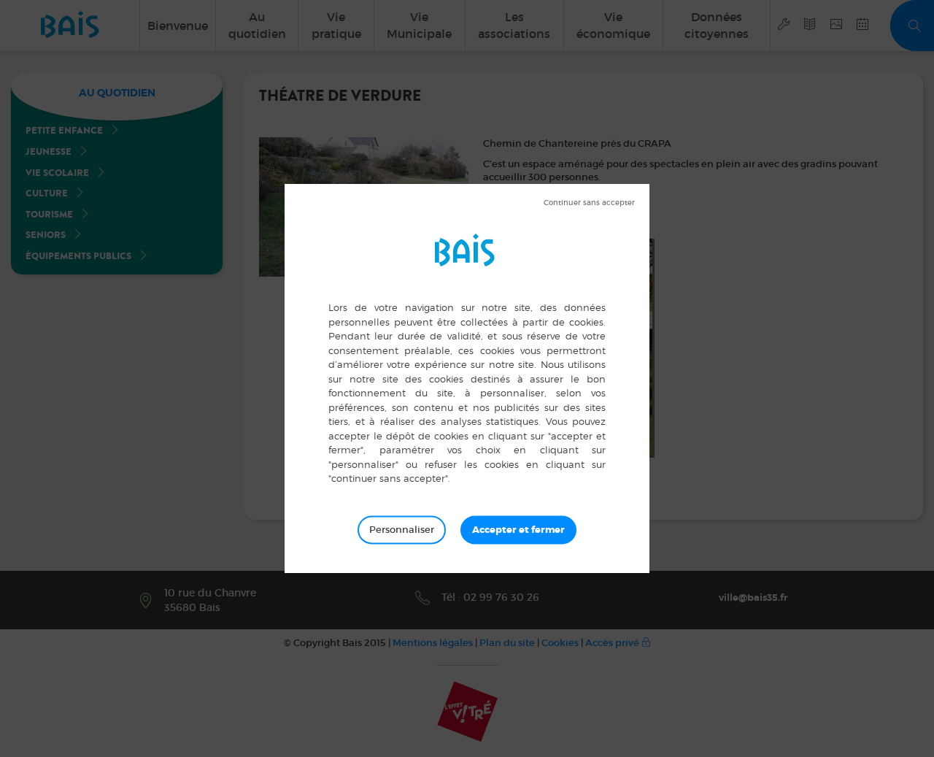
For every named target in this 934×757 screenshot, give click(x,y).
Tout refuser (589, 203)
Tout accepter (518, 529)
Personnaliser (401, 529)
